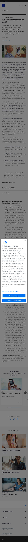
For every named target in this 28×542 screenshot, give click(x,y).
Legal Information (14, 291)
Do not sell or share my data (14, 300)
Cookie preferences (14, 296)
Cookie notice (6, 291)
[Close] (25, 240)
